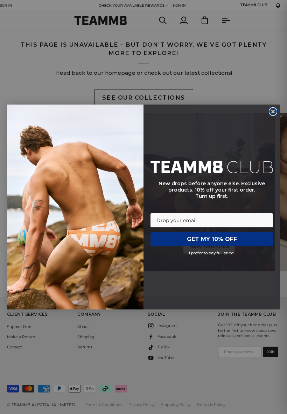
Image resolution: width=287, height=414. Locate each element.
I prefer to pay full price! (211, 253)
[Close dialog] (273, 111)
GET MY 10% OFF (212, 239)
